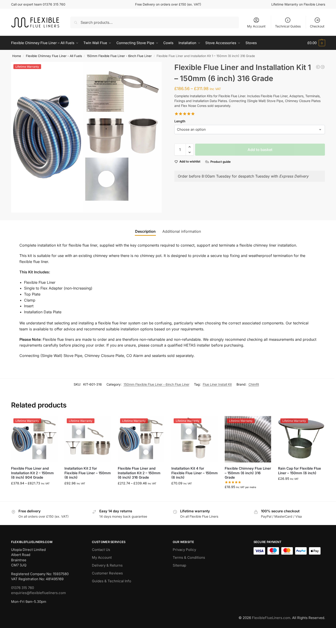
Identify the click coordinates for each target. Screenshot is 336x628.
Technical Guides (288, 26)
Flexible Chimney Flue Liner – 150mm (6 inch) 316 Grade (248, 473)
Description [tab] (145, 231)
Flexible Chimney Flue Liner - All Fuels (54, 56)
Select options (34, 493)
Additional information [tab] (181, 231)
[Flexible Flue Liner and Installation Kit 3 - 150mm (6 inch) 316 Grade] (322, 67)
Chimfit (253, 384)
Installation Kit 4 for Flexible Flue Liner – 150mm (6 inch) (194, 473)
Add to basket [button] (88, 493)
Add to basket (260, 149)
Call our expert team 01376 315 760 (38, 4)
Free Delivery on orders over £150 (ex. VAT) (168, 4)
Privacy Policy (184, 549)
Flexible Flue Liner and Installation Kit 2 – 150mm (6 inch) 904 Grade (32, 473)
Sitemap (179, 565)
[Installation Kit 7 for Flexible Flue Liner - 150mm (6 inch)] (318, 67)
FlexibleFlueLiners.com (271, 618)
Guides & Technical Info (111, 581)
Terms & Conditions (189, 557)
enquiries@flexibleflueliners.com (38, 593)
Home (16, 56)
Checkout (317, 26)
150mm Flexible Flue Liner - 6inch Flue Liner (119, 56)
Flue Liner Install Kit (217, 384)
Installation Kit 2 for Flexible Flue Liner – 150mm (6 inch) (87, 473)
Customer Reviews (107, 573)
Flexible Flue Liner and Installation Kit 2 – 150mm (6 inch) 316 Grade (139, 473)
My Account (256, 26)
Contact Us (101, 549)
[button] (316, 43)
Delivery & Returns (107, 565)
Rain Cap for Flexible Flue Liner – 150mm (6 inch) (299, 470)
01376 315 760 (22, 588)
